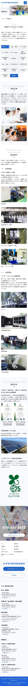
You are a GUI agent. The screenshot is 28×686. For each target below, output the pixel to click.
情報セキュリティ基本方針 (7, 555)
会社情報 (16, 546)
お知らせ (3, 549)
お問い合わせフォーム (14, 535)
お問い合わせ (4, 551)
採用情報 (16, 549)
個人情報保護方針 (18, 551)
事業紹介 (3, 546)
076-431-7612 (14, 527)
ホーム (3, 543)
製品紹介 (16, 543)
